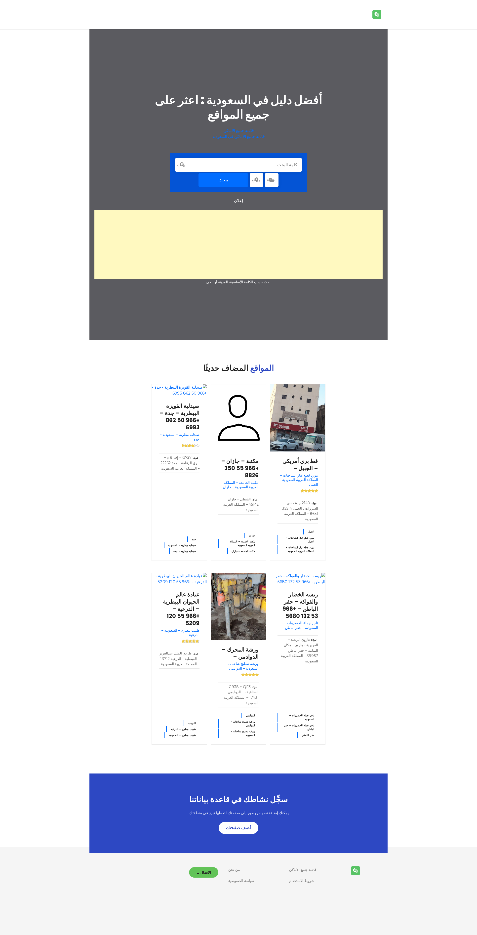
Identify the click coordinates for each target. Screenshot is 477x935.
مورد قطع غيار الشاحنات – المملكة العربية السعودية (300, 549)
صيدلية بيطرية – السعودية (182, 545)
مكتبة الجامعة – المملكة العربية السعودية (242, 543)
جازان (252, 535)
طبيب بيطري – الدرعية (183, 729)
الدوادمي (250, 715)
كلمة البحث (182, 164)
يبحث (223, 179)
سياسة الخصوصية (241, 881)
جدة (194, 539)
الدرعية (192, 723)
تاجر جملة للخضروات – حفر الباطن (299, 727)
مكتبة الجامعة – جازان (243, 551)
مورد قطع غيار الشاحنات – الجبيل (300, 539)
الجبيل (311, 531)
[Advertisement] (238, 244)
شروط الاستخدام (301, 881)
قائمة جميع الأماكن (238, 130)
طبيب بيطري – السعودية (182, 735)
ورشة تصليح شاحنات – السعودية (243, 733)
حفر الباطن (308, 735)
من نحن (234, 869)
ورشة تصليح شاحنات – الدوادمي (243, 723)
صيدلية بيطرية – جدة (184, 551)
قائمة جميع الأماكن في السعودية (238, 136)
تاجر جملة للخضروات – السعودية (301, 717)
